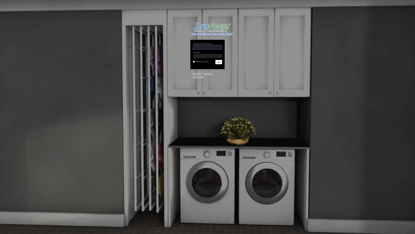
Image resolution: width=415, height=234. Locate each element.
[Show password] (220, 56)
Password (196, 52)
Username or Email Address (202, 44)
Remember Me (201, 62)
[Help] (207, 61)
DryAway (211, 29)
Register (197, 73)
